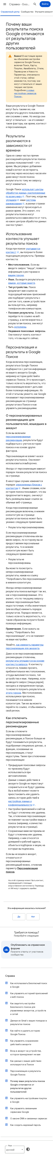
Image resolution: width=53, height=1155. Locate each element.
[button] (4, 4)
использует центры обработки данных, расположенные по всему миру (25, 193)
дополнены (20, 327)
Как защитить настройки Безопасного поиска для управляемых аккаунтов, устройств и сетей (28, 1008)
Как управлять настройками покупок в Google (28, 1100)
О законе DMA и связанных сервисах (28, 1118)
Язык (10, 1145)
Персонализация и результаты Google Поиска (25, 1073)
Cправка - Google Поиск (20, 4)
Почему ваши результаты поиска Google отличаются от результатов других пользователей (27, 1086)
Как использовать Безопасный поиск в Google (28, 985)
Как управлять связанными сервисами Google (23, 1110)
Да (19, 916)
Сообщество (27, 12)
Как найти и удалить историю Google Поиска (25, 1032)
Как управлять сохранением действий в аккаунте (24, 1043)
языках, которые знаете (21, 283)
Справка (10, 975)
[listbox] (14, 1149)
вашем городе (16, 275)
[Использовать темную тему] (28, 1149)
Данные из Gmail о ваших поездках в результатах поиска (28, 1022)
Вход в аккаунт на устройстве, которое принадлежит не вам (26, 1053)
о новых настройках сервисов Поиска (25, 93)
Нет (33, 916)
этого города (13, 692)
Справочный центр (10, 12)
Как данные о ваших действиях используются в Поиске (25, 1063)
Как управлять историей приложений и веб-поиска (29, 995)
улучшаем (11, 200)
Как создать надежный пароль (25, 1125)
